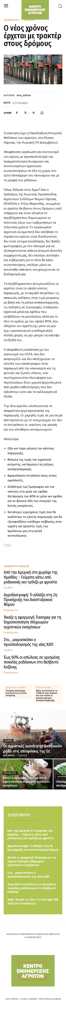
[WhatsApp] (42, 113)
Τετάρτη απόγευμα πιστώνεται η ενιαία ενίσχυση (16, 693)
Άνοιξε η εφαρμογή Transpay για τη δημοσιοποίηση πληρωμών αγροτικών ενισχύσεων (32, 622)
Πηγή (7, 545)
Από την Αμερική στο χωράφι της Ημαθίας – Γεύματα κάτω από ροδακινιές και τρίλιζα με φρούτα (31, 577)
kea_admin (24, 95)
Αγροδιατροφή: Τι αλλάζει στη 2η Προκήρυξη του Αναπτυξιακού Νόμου (30, 599)
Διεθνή (8, 587)
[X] (25, 113)
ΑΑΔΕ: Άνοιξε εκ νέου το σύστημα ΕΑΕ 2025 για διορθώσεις (32, 901)
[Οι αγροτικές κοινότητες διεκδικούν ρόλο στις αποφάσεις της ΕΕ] (33, 735)
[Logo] (33, 971)
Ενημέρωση (11, 20)
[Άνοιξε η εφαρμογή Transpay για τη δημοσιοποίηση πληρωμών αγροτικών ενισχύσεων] (26, 774)
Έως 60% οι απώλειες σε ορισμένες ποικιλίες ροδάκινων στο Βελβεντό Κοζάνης (32, 662)
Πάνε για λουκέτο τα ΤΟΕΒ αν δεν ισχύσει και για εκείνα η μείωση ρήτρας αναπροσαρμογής (46, 696)
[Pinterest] (33, 113)
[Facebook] (16, 113)
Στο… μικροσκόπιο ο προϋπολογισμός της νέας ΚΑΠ (28, 642)
